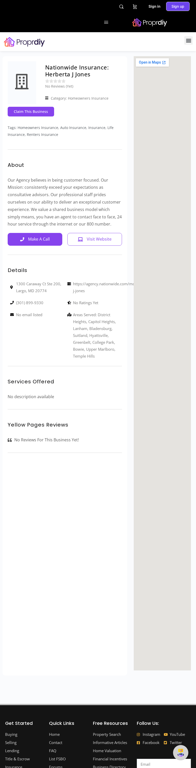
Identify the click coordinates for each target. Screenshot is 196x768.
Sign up (178, 6)
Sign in (155, 6)
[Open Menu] (106, 22)
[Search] (121, 6)
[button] (188, 40)
